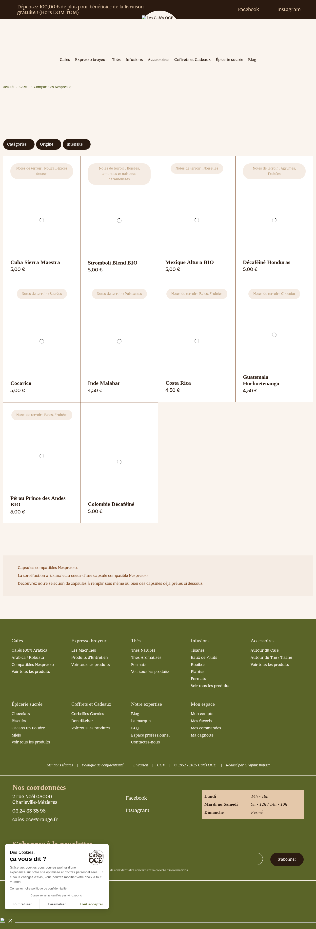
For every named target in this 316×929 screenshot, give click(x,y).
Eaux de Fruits (204, 657)
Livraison (140, 765)
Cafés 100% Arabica (29, 650)
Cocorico (20, 383)
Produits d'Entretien (89, 657)
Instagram (289, 9)
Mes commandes (206, 728)
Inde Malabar (104, 383)
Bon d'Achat (82, 721)
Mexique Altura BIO (189, 262)
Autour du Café (265, 650)
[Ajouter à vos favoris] (42, 259)
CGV (161, 765)
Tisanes (198, 650)
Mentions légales (60, 765)
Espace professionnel (150, 735)
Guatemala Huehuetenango (261, 380)
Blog (135, 713)
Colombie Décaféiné (111, 504)
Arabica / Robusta (28, 657)
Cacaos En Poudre (28, 728)
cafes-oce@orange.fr (35, 819)
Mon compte (202, 713)
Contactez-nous (145, 742)
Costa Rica (178, 383)
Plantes (197, 671)
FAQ (135, 728)
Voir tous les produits (31, 671)
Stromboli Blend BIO (113, 263)
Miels (16, 735)
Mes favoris (201, 721)
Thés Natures (143, 650)
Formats (138, 664)
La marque (141, 721)
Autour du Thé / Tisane (271, 657)
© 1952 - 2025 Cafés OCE (195, 765)
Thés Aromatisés (146, 657)
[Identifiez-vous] (261, 36)
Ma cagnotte (202, 735)
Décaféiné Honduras (266, 262)
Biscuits (19, 721)
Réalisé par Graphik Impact (248, 765)
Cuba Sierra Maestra (35, 262)
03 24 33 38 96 (29, 811)
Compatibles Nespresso (33, 664)
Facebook (248, 9)
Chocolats (21, 713)
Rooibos (198, 664)
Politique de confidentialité (102, 765)
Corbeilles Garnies (87, 713)
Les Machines (83, 650)
